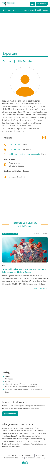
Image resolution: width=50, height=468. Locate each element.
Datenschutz (40, 455)
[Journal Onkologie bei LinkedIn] (23, 462)
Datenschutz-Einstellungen (36, 458)
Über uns (8, 376)
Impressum (29, 455)
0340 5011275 (15, 144)
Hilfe (21, 458)
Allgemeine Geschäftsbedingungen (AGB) (21, 384)
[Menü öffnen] (32, 4)
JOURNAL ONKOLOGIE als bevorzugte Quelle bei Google (24, 390)
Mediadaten (10, 379)
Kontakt (8, 381)
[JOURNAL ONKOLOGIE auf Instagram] (27, 462)
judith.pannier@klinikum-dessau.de (24, 154)
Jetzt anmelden (10, 414)
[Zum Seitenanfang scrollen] (46, 464)
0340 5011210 (15, 149)
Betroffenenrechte (11, 458)
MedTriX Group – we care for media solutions (22, 387)
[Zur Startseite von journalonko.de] (8, 3)
